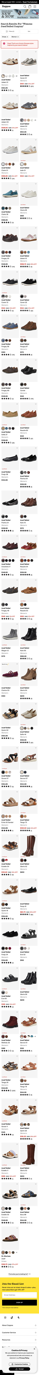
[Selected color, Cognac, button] (22, 860)
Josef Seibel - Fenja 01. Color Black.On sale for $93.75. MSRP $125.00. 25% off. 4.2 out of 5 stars (29, 899)
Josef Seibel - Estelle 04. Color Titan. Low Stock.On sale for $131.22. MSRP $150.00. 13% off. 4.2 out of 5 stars (10, 855)
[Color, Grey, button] (9, 208)
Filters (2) (11, 31)
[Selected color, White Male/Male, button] (3, 164)
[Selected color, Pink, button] (22, 252)
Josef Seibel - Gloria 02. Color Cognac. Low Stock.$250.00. (29, 855)
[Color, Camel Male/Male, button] (9, 164)
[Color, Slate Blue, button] (9, 76)
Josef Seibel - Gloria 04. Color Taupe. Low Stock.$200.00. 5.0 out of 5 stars (29, 681)
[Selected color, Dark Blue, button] (22, 1208)
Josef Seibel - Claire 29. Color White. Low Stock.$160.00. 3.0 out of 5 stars (29, 203)
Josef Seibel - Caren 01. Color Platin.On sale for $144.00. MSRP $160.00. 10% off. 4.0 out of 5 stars (29, 71)
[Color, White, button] (9, 296)
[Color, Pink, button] (6, 76)
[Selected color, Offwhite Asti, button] (22, 728)
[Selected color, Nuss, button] (22, 816)
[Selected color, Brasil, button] (3, 816)
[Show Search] (25, 6)
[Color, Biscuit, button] (6, 992)
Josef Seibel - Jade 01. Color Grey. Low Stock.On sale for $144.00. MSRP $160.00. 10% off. (29, 159)
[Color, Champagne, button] (31, 120)
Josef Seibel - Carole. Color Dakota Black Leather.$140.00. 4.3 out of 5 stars (29, 379)
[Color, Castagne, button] (9, 384)
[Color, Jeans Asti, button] (25, 728)
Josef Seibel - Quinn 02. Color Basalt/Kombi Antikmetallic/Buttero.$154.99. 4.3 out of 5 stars (10, 723)
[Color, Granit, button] (28, 1124)
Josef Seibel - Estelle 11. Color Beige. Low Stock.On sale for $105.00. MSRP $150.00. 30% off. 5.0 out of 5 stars (10, 1161)
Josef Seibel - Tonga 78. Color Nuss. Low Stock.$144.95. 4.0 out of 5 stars (29, 1075)
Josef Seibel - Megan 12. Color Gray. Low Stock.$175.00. (10, 641)
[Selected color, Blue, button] (3, 340)
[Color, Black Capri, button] (6, 340)
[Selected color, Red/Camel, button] (22, 560)
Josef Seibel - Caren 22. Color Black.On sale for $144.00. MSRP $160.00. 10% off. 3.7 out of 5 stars (29, 291)
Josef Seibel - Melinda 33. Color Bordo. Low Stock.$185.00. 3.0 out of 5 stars (10, 1031)
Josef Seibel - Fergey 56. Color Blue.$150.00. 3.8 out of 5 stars (10, 335)
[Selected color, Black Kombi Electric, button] (3, 516)
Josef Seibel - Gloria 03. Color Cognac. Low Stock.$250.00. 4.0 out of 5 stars (29, 1161)
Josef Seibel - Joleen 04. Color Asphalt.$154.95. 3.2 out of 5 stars (29, 115)
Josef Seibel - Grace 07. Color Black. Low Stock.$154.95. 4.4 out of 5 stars (10, 767)
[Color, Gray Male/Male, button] (13, 164)
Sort (29, 31)
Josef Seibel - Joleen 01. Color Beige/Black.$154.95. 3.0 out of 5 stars (10, 71)
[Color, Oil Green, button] (13, 76)
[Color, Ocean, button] (6, 384)
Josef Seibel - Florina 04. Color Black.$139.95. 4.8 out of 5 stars (29, 467)
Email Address (9, 1295)
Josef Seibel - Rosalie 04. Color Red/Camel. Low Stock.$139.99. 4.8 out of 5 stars (29, 555)
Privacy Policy (24, 1358)
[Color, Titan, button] (25, 340)
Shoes (4, 37)
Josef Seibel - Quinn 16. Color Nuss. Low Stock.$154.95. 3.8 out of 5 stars (10, 899)
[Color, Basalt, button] (25, 472)
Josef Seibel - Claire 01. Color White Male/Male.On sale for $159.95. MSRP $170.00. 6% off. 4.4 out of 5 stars (10, 159)
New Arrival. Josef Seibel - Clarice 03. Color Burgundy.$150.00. (10, 681)
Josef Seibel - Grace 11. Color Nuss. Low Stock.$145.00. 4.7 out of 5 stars (10, 1119)
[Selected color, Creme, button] (3, 428)
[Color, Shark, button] (6, 428)
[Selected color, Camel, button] (22, 604)
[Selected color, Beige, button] (22, 1124)
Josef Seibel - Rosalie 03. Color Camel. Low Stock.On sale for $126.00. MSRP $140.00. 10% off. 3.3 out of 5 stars (29, 599)
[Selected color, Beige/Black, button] (3, 76)
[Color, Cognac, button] (28, 472)
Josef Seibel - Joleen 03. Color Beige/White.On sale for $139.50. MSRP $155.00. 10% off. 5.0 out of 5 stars (10, 115)
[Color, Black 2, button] (6, 904)
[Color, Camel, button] (25, 1208)
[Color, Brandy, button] (9, 340)
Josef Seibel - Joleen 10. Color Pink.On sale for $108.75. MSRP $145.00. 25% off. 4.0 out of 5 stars (29, 247)
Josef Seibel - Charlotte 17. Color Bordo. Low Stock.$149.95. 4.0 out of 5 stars (10, 555)
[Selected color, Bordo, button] (3, 560)
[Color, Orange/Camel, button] (28, 560)
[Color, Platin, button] (6, 296)
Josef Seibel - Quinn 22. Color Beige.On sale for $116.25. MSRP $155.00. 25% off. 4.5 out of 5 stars (29, 1119)
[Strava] (18, 1317)
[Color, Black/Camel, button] (31, 560)
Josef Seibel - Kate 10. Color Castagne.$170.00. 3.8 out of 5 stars (29, 511)
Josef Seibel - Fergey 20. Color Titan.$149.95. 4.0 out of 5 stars (10, 247)
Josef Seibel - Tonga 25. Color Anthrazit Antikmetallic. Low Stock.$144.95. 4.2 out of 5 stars (10, 1075)
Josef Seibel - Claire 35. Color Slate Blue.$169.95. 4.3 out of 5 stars (10, 203)
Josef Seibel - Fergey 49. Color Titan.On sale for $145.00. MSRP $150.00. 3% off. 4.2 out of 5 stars (10, 599)
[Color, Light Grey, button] (25, 164)
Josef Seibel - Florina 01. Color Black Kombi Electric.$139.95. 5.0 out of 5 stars (10, 511)
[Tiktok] (12, 1317)
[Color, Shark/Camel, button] (25, 560)
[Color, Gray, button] (25, 296)
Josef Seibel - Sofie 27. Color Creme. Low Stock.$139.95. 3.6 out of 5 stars (10, 423)
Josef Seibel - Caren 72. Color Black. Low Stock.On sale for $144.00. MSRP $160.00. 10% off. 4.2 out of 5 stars (10, 291)
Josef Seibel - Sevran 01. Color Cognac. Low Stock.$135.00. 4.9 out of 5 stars (29, 1031)
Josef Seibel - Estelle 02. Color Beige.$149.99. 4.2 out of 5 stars (10, 1203)
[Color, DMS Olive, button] (6, 1252)
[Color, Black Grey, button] (9, 1208)
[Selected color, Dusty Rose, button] (3, 1252)
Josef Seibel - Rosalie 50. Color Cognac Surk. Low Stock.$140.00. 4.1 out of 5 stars (29, 423)
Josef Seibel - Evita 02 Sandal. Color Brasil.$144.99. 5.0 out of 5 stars (10, 811)
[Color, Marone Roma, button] (25, 384)
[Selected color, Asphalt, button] (22, 120)
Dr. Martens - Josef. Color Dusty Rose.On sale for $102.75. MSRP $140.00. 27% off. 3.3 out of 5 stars (10, 1247)
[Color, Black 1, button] (13, 1252)
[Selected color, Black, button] (3, 296)
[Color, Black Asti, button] (13, 428)
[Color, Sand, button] (28, 120)
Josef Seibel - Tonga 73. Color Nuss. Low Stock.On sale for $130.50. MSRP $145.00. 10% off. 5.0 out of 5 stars (29, 811)
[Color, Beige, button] (25, 252)
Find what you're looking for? (18, 1274)
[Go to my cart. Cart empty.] (30, 6)
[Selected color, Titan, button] (3, 252)
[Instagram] (5, 1317)
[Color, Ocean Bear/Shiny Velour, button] (9, 252)
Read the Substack (30, 2)
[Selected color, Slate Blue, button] (3, 208)
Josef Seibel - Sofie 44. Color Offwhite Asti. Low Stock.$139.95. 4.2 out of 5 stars (29, 723)
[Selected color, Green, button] (22, 772)
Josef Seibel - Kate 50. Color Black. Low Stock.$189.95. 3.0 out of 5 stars (29, 641)
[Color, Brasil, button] (6, 948)
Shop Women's (22, 17)
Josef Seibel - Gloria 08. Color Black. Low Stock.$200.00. (29, 987)
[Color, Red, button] (6, 860)
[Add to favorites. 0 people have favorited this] (17, 52)
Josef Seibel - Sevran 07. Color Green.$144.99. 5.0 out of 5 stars (29, 767)
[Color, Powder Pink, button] (9, 1252)
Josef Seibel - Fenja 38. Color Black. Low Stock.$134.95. (10, 467)
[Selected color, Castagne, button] (22, 340)
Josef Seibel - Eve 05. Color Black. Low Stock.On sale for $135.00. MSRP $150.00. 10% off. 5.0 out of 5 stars (10, 987)
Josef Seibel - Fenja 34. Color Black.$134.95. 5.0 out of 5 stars (10, 943)
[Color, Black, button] (6, 208)
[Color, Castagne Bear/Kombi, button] (6, 252)
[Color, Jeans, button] (9, 428)
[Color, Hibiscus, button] (25, 1036)
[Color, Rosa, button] (25, 120)
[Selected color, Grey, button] (22, 164)
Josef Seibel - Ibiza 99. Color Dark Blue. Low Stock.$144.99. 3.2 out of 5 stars (29, 1203)
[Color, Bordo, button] (9, 948)
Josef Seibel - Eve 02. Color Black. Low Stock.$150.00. (29, 943)
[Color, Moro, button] (9, 560)
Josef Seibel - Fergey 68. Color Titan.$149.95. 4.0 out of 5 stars (10, 379)
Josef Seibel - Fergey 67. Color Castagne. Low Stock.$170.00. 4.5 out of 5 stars (29, 335)
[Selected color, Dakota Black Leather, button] (22, 384)
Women (14, 37)
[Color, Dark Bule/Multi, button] (6, 1208)
